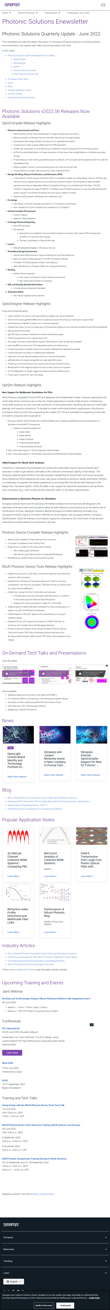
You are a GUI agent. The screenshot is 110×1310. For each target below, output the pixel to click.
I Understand (65, 1305)
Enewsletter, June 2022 (78, 13)
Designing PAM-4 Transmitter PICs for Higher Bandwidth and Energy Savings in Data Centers (49, 801)
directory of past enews (42, 1194)
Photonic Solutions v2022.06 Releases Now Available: (31, 55)
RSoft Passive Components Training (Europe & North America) (34, 1158)
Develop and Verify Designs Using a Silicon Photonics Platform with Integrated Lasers (46, 998)
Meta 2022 (7, 1063)
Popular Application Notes (19, 90)
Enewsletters (51, 13)
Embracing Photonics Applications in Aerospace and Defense (35, 809)
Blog (10, 86)
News (10, 83)
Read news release (17, 777)
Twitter (30, 969)
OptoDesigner (20, 63)
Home (5, 13)
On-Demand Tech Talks (18, 79)
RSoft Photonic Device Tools (26, 74)
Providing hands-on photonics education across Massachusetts (36, 961)
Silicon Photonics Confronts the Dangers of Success (31, 964)
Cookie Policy (94, 1298)
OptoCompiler (20, 59)
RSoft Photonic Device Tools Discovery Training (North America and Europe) (41, 1125)
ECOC (5, 1080)
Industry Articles (15, 94)
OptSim (17, 66)
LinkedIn (20, 969)
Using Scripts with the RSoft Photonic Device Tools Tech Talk (33, 1105)
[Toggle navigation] (103, 5)
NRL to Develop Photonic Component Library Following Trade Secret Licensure (42, 798)
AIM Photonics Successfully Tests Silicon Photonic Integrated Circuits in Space (42, 957)
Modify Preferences (44, 1305)
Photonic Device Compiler (25, 70)
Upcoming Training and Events (21, 97)
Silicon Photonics (26, 13)
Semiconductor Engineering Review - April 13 (27, 805)
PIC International (10, 1028)
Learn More (13, 876)
